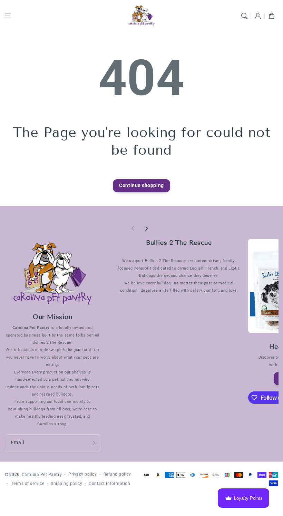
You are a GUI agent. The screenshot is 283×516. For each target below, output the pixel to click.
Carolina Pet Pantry (42, 474)
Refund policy (117, 474)
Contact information (109, 483)
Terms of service (27, 483)
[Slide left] (133, 228)
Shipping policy (66, 483)
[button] (8, 16)
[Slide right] (146, 228)
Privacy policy (82, 474)
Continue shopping (141, 185)
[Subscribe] (93, 443)
